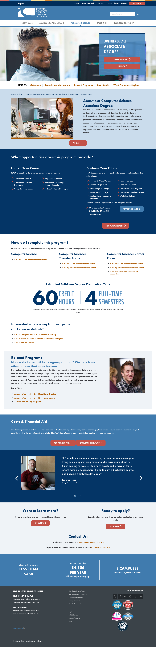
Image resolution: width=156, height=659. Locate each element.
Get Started (137, 3)
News (116, 3)
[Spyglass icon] (138, 13)
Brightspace (72, 612)
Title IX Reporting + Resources (78, 594)
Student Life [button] (102, 23)
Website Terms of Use (75, 604)
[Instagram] (130, 596)
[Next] (140, 476)
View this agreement (130, 208)
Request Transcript (74, 618)
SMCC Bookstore (74, 615)
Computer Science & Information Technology (53, 94)
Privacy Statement (74, 601)
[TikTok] (135, 596)
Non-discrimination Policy (77, 591)
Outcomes (35, 85)
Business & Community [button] (124, 23)
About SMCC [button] (27, 23)
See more (76, 143)
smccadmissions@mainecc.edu (91, 542)
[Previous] (16, 476)
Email (70, 621)
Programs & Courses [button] (80, 23)
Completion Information (57, 85)
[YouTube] (125, 596)
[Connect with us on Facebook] (120, 596)
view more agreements (114, 225)
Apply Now (121, 66)
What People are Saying (126, 85)
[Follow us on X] (115, 596)
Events (109, 3)
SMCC (22, 3)
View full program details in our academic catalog (35, 334)
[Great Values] (128, 605)
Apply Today (114, 526)
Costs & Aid (103, 85)
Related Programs (83, 85)
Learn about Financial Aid (89, 442)
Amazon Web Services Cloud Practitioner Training (35, 394)
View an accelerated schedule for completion (124, 272)
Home (13, 94)
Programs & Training (31, 94)
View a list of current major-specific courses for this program (38, 338)
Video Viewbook (88, 3)
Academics (19, 94)
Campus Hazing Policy (76, 597)
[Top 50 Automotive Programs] (117, 605)
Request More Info (121, 59)
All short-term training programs (27, 401)
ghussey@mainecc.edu (100, 547)
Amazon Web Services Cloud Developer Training (34, 397)
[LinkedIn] (140, 596)
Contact (124, 3)
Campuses (100, 3)
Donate (76, 3)
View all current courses (24, 342)
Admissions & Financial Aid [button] (51, 23)
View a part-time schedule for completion (79, 267)
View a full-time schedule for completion (30, 259)
